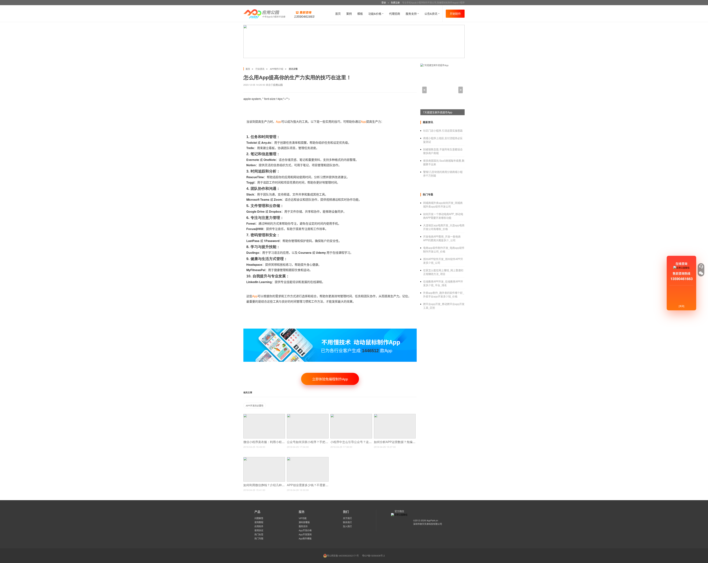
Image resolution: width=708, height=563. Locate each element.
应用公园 (278, 84)
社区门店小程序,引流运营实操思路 (443, 130)
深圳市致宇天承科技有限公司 (427, 523)
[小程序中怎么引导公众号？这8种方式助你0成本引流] (351, 415)
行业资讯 (260, 68)
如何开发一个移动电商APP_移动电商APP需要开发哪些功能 (443, 215)
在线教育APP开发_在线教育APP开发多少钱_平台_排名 (443, 283)
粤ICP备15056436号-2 (373, 555)
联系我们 (347, 522)
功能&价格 (375, 13)
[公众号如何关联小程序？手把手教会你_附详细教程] (308, 415)
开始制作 (455, 13)
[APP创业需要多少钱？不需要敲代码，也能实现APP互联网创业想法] (308, 458)
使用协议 (258, 530)
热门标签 (258, 534)
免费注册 (395, 2)
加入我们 (347, 526)
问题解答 (258, 518)
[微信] (701, 273)
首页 (338, 13)
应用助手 (258, 526)
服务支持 (411, 13)
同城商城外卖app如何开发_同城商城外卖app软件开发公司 (443, 204)
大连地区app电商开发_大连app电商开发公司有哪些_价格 (443, 227)
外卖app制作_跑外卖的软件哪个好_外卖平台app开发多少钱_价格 (443, 294)
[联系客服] (701, 266)
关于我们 (347, 518)
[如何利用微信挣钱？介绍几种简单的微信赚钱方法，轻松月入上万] (264, 458)
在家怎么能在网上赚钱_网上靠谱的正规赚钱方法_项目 (443, 272)
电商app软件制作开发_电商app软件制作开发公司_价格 (443, 249)
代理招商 (394, 13)
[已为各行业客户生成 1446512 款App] (330, 330)
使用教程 (258, 522)
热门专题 (258, 538)
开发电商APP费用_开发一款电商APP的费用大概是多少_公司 (442, 238)
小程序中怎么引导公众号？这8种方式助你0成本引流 (364, 442)
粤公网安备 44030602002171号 (343, 555)
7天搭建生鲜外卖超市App (437, 112)
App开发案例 (305, 534)
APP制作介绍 (276, 68)
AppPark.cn (432, 520)
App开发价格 (305, 530)
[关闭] (681, 306)
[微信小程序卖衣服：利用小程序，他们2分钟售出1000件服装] (264, 415)
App (278, 121)
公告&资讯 (431, 13)
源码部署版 (304, 522)
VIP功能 (303, 518)
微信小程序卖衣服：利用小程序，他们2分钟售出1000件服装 (283, 442)
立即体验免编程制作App (330, 379)
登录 (383, 2)
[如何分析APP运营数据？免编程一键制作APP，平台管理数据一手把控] (395, 415)
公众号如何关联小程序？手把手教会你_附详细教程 (320, 442)
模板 (360, 13)
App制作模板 (305, 538)
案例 (349, 13)
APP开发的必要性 (254, 405)
